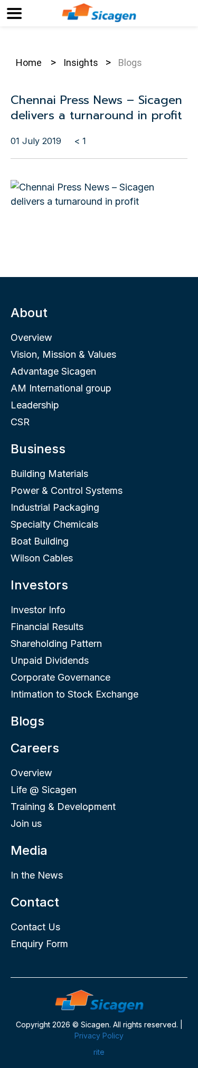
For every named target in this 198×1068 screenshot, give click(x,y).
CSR (20, 421)
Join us (26, 823)
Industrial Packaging (55, 507)
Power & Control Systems (66, 490)
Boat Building (40, 541)
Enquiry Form (39, 943)
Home (29, 62)
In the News (37, 875)
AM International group (61, 388)
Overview (31, 337)
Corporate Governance (60, 677)
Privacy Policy (99, 1035)
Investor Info (38, 609)
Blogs (27, 721)
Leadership (35, 405)
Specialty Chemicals (54, 524)
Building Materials (49, 473)
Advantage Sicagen (53, 371)
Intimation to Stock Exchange (74, 694)
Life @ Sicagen (44, 789)
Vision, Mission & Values (63, 354)
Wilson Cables (42, 558)
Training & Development (63, 806)
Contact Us (35, 926)
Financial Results (47, 626)
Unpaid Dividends (50, 660)
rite (99, 1051)
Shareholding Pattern (56, 643)
